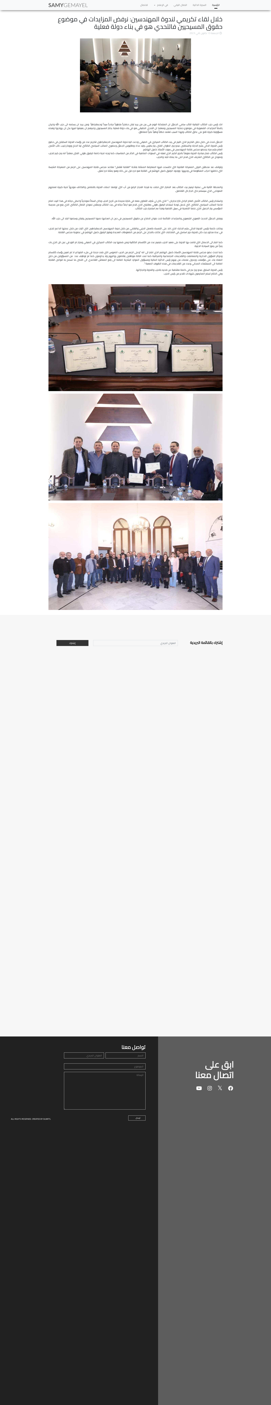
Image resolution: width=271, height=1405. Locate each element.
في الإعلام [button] (162, 5)
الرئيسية (216, 5)
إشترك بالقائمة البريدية (206, 642)
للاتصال (144, 5)
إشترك (72, 643)
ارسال (138, 1118)
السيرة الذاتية (199, 5)
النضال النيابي (180, 5)
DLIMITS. (47, 1119)
